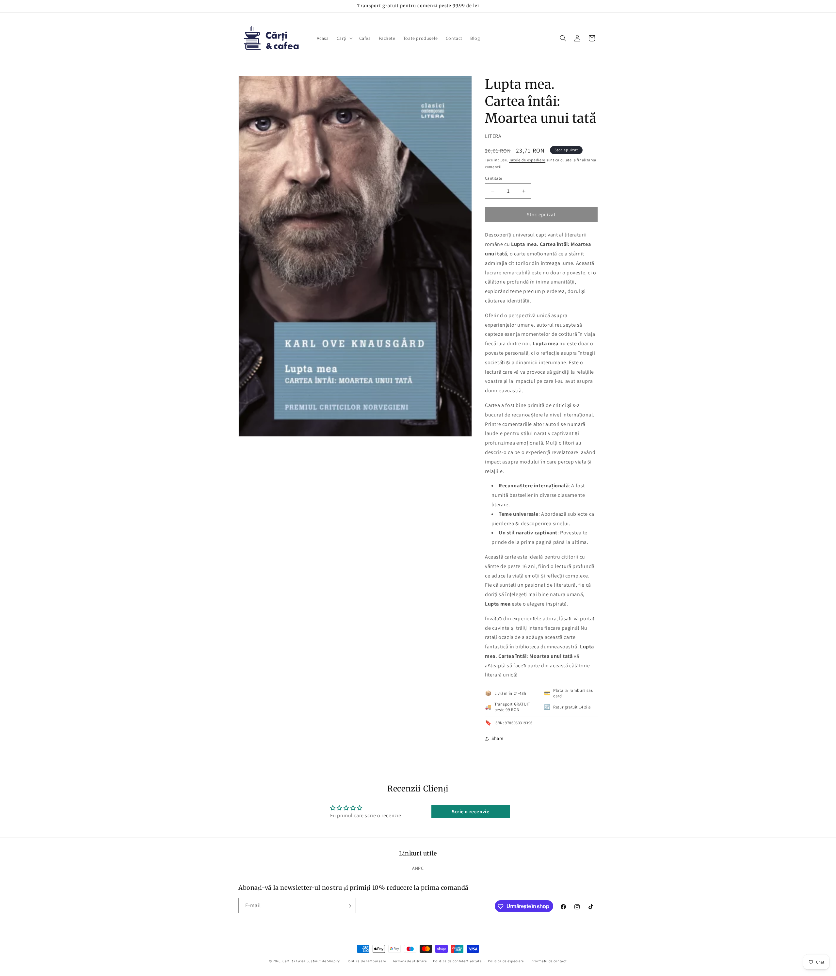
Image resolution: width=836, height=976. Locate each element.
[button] (344, 38)
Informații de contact (548, 960)
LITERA (493, 136)
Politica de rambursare (366, 960)
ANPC (418, 868)
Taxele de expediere (527, 159)
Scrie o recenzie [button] (471, 811)
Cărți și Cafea (294, 961)
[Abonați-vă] (348, 906)
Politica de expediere (506, 960)
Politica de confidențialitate (457, 960)
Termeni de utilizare (410, 960)
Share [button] (497, 738)
